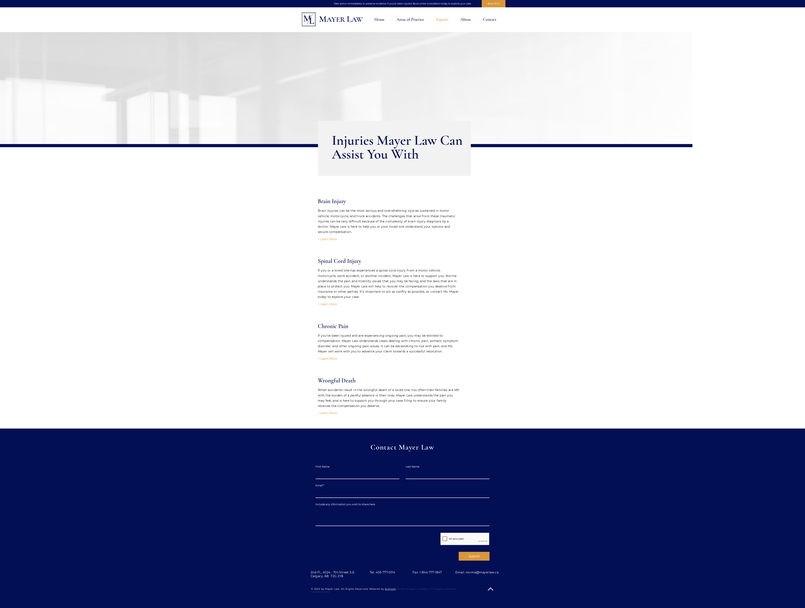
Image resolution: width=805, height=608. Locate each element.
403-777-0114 (385, 572)
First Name (323, 466)
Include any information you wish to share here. (346, 504)
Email (319, 485)
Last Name (412, 466)
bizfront (390, 588)
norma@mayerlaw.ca (482, 572)
